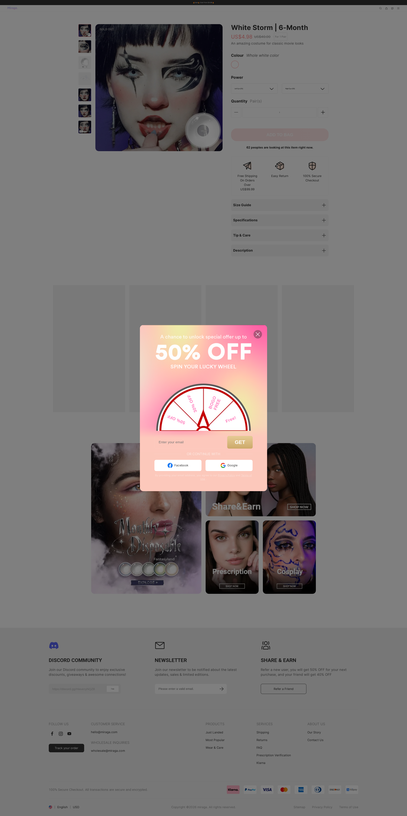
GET (240, 442)
